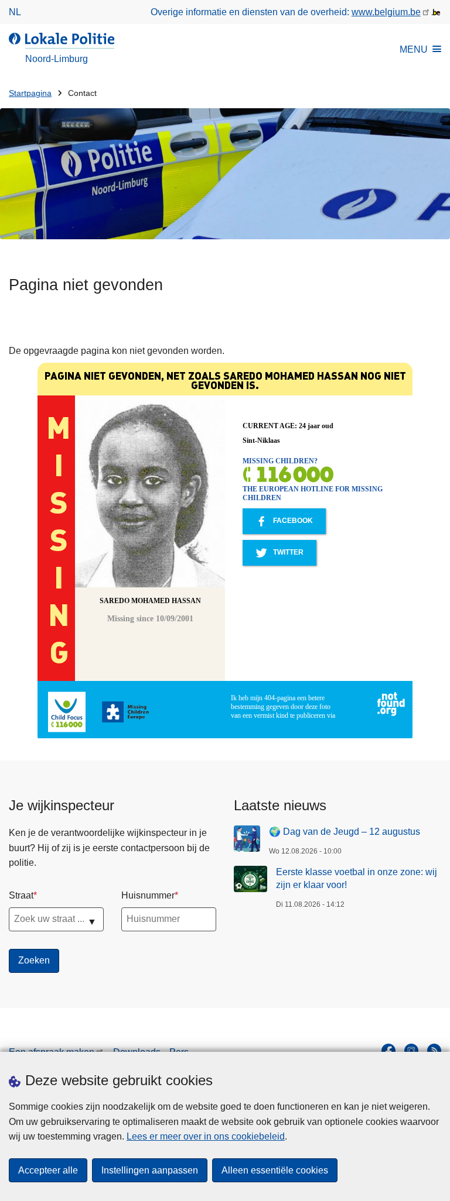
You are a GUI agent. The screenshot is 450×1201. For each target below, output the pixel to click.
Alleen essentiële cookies (274, 1170)
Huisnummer (148, 895)
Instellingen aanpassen (149, 1170)
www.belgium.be (386, 12)
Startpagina (30, 93)
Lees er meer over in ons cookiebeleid (206, 1136)
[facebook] (388, 1051)
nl (15, 12)
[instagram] (411, 1051)
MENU (414, 49)
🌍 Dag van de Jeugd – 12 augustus (344, 832)
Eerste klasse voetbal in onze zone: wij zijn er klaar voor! (356, 878)
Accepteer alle (48, 1170)
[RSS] (434, 1051)
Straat (21, 895)
